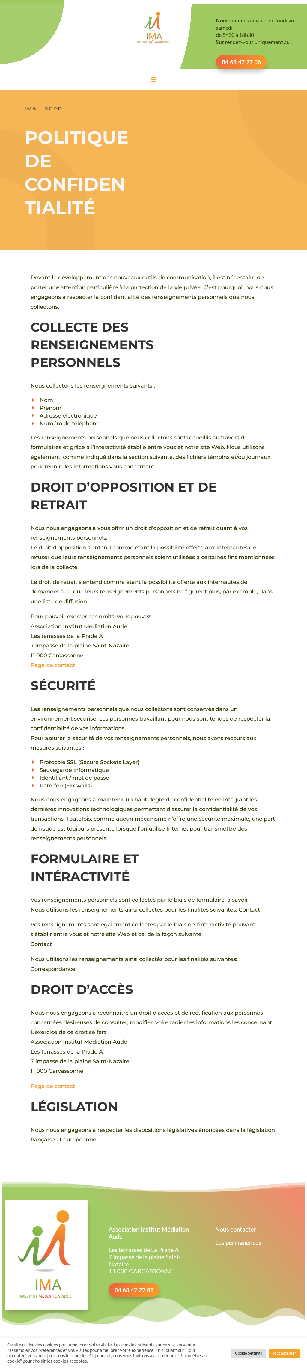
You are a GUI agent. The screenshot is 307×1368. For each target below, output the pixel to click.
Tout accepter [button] (284, 1353)
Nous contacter (235, 1229)
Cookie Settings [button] (248, 1353)
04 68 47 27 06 (134, 1290)
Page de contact (53, 665)
